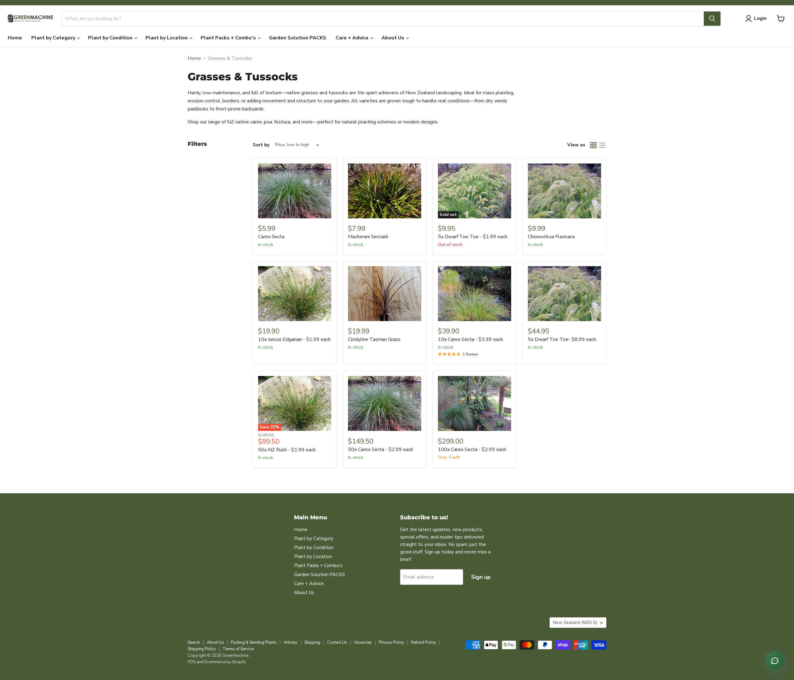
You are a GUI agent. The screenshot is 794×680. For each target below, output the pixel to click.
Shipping (312, 642)
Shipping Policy (202, 649)
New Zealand (575, 622)
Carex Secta (271, 236)
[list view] (602, 145)
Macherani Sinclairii (368, 236)
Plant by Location (167, 37)
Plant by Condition (111, 37)
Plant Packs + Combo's (229, 37)
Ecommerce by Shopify (225, 662)
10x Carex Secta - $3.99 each (470, 339)
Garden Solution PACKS (297, 37)
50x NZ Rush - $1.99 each (287, 449)
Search (194, 642)
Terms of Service (238, 649)
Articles (290, 642)
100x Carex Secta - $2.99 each (472, 449)
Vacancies (363, 642)
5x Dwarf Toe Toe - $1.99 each (472, 236)
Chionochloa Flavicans (551, 236)
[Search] (712, 18)
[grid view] (593, 145)
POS (192, 662)
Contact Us (337, 642)
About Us (393, 37)
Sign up (481, 577)
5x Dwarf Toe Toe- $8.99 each (562, 339)
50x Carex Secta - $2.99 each (380, 449)
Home (15, 37)
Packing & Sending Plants (254, 642)
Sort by (261, 145)
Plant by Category (53, 37)
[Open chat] (774, 660)
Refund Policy (423, 642)
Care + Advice (353, 37)
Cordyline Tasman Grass (374, 339)
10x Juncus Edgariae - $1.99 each (294, 339)
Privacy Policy (391, 642)
